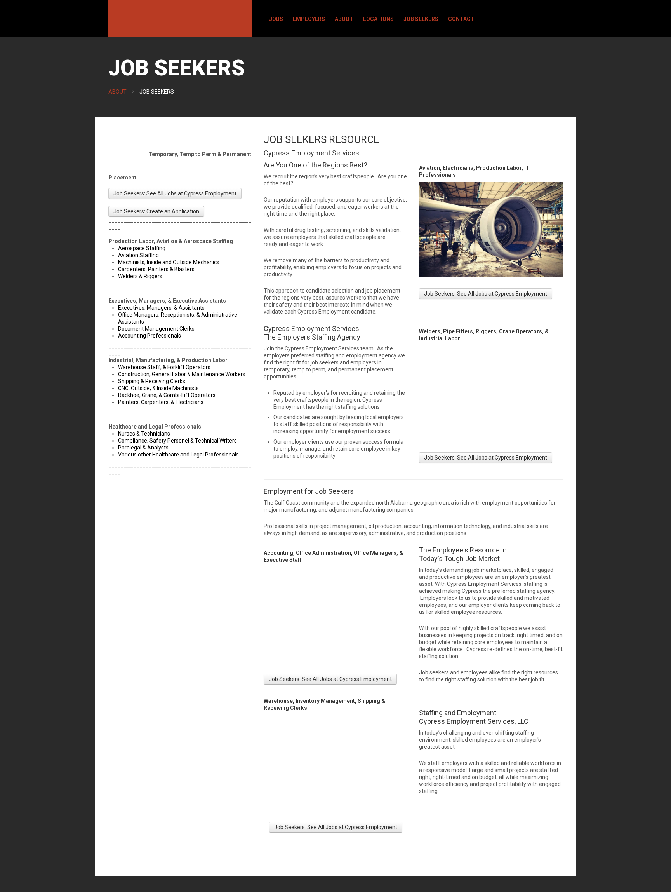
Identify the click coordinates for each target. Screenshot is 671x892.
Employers (309, 19)
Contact (461, 19)
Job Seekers (420, 19)
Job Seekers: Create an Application (156, 211)
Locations (378, 19)
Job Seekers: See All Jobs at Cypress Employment (174, 193)
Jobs (276, 19)
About (344, 19)
